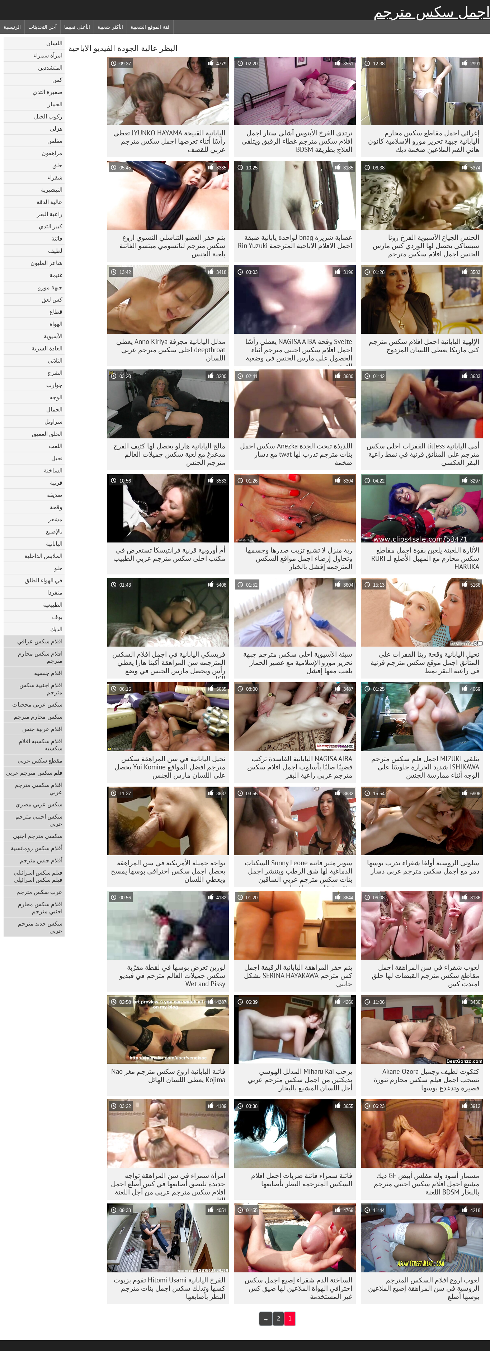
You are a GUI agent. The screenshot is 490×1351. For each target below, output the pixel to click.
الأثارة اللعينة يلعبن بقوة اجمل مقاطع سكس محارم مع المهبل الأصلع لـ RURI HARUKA (425, 558)
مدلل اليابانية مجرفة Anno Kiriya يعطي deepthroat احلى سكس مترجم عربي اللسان (170, 349)
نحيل (56, 458)
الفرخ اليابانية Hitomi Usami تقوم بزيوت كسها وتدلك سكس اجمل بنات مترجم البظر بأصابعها (169, 1288)
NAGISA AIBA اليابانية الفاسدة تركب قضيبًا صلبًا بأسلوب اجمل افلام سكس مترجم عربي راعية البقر (299, 766)
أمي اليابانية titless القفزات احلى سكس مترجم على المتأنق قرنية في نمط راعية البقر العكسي (423, 454)
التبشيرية (51, 189)
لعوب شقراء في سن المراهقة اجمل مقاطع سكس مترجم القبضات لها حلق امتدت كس (425, 975)
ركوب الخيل (48, 116)
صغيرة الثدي (47, 91)
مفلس (54, 140)
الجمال (54, 409)
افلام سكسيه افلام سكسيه (40, 744)
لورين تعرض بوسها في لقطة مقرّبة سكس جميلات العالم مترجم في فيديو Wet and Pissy (172, 975)
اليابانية (54, 543)
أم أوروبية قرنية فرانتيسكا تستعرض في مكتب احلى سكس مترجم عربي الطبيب (169, 554)
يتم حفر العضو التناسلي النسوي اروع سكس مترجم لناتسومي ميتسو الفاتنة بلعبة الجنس (172, 245)
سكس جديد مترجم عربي (40, 927)
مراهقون (52, 153)
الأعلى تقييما (77, 27)
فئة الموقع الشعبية (150, 27)
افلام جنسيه (48, 672)
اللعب (55, 445)
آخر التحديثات (42, 27)
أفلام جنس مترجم (41, 860)
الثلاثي (55, 360)
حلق (57, 165)
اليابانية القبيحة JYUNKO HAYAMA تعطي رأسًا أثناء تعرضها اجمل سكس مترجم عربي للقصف (169, 141)
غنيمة (56, 275)
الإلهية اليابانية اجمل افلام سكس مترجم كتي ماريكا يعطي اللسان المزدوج (424, 345)
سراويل (53, 421)
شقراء (54, 177)
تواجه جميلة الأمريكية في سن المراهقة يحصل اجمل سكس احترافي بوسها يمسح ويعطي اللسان (168, 871)
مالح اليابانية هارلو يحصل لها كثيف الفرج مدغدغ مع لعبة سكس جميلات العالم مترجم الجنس (169, 454)
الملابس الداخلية (43, 555)
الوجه (56, 397)
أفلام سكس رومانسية (36, 848)
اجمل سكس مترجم (431, 12)
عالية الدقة (49, 201)
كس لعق (52, 299)
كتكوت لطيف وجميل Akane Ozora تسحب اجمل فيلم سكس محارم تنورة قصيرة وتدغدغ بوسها (426, 1079)
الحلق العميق (47, 433)
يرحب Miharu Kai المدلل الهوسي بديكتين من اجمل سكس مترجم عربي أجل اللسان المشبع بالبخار (300, 1079)
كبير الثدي (50, 226)
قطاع (56, 311)
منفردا (54, 592)
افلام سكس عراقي (39, 641)
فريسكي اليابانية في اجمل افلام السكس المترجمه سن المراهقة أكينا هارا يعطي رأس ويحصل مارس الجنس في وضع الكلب (168, 664)
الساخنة (53, 470)
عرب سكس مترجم (39, 891)
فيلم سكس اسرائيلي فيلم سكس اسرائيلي (38, 876)
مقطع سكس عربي (40, 760)
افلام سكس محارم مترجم (40, 657)
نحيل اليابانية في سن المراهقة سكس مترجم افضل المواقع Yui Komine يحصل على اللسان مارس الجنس (169, 766)
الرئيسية (12, 27)
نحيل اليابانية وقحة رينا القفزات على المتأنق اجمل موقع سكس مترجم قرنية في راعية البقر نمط (425, 662)
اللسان (54, 43)
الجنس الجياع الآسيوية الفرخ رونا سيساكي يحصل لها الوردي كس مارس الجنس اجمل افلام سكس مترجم (426, 245)
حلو (58, 568)
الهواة (56, 323)
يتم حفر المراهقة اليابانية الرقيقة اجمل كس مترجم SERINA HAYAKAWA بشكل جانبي (298, 975)
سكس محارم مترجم (38, 716)
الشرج (54, 372)
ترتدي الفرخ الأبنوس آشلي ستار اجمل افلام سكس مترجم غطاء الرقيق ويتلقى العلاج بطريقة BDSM (296, 141)
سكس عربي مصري (38, 804)
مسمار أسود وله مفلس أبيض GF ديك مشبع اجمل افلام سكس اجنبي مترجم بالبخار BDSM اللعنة (426, 1183)
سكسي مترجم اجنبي (37, 835)
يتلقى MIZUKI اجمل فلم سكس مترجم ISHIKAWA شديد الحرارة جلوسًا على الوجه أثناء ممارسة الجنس (425, 766)
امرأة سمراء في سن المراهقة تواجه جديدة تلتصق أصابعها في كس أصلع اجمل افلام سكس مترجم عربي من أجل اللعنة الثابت (168, 1185)
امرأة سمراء (47, 55)
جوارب (54, 384)
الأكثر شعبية (110, 27)
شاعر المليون (46, 262)
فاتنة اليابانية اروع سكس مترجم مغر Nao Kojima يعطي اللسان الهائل (168, 1075)
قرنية (56, 482)
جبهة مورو (50, 287)
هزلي (56, 128)
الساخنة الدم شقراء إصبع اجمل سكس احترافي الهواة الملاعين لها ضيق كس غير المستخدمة (298, 1288)
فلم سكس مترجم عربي (34, 772)
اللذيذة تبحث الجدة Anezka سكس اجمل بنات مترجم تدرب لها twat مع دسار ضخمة (296, 454)
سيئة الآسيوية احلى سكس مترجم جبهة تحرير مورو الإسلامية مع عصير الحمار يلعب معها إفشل (297, 662)
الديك (56, 629)
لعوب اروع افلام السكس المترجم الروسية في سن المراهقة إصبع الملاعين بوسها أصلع (423, 1288)
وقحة (56, 507)
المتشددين (50, 67)
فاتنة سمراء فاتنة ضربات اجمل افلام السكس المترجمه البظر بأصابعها (301, 1179)
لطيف (55, 250)
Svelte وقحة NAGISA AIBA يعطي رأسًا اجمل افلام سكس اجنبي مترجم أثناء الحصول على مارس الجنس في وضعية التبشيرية (298, 351)
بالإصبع (54, 531)
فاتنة (56, 238)
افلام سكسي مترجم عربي (38, 788)
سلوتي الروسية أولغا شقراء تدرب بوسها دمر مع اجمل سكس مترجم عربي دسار (423, 866)
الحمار (55, 104)
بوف (57, 616)
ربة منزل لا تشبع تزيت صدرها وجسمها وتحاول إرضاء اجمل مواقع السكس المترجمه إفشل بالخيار (299, 558)
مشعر (55, 519)
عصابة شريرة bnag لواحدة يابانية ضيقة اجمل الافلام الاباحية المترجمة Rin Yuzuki (295, 241)
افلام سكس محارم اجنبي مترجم (40, 907)
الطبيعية (52, 604)
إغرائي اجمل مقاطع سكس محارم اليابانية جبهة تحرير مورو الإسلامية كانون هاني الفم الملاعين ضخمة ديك (423, 141)
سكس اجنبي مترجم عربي (38, 820)
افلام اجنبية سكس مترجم (40, 688)
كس (57, 79)
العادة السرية (47, 348)
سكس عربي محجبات (37, 704)
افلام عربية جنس (42, 728)
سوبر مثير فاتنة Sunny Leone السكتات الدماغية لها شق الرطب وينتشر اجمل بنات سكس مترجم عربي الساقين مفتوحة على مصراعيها (298, 872)
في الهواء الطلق (43, 580)
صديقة (54, 494)
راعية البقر (49, 214)
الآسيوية (53, 336)
